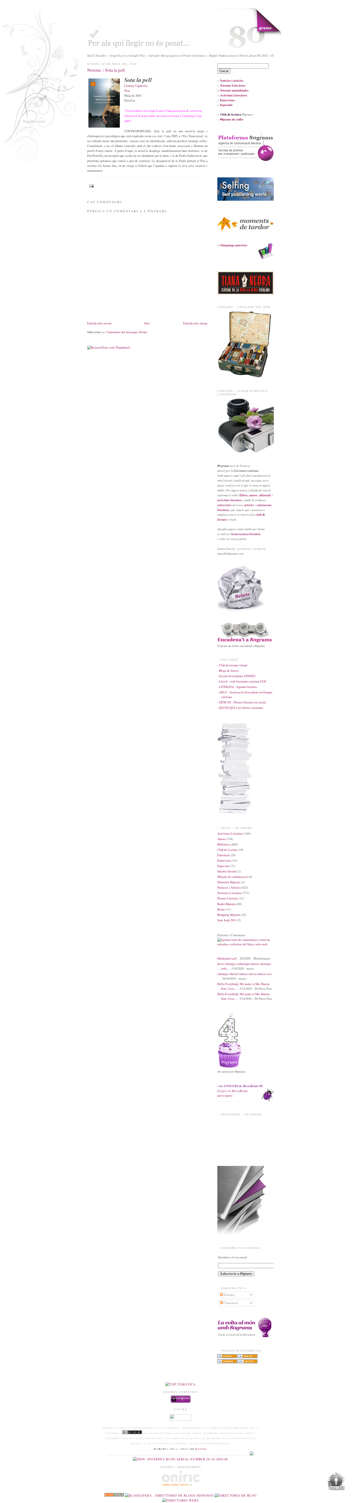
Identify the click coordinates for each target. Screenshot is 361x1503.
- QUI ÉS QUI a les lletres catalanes (240, 708)
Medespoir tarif (227, 958)
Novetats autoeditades (234, 90)
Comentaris (230, 1303)
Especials (223, 866)
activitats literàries (229, 500)
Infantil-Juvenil (227, 871)
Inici (147, 323)
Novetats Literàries (229, 893)
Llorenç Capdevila (136, 86)
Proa (127, 91)
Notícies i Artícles (229, 887)
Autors (221, 839)
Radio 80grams (226, 904)
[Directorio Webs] (180, 1500)
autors (253, 495)
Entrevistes (224, 860)
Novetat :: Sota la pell (106, 70)
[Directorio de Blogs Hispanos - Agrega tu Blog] (169, 1495)
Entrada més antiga (195, 323)
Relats (221, 909)
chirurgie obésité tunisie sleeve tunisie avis (244, 974)
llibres (243, 495)
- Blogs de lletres (228, 671)
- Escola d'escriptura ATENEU (236, 676)
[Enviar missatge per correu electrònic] (91, 186)
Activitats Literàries (230, 833)
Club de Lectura (227, 850)
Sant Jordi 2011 (226, 920)
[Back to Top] (336, 1482)
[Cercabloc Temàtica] (180, 1384)
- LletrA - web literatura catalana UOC (241, 681)
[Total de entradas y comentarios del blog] (245, 944)
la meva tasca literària (245, 534)
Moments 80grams (228, 882)
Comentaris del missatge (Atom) (126, 332)
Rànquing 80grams (228, 915)
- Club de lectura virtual (232, 665)
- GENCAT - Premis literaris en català (241, 702)
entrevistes (224, 505)
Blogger (201, 1449)
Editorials (223, 855)
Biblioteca (224, 844)
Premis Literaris (227, 898)
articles (249, 505)
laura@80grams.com (230, 553)
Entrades (229, 1295)
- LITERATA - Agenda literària (237, 687)
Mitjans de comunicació (232, 877)
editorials (265, 495)
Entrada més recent (99, 323)
